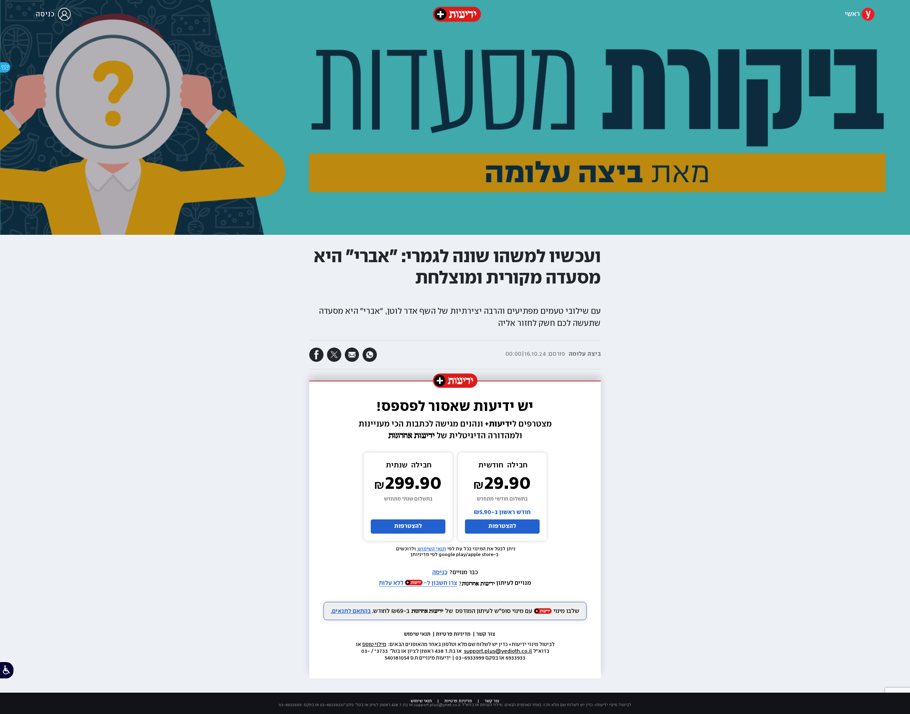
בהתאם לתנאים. (351, 611)
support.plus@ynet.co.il (437, 705)
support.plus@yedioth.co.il (498, 651)
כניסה (440, 572)
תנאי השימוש (432, 549)
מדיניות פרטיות (454, 634)
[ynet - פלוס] (457, 14)
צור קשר (485, 634)
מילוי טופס (374, 644)
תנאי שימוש (418, 634)
